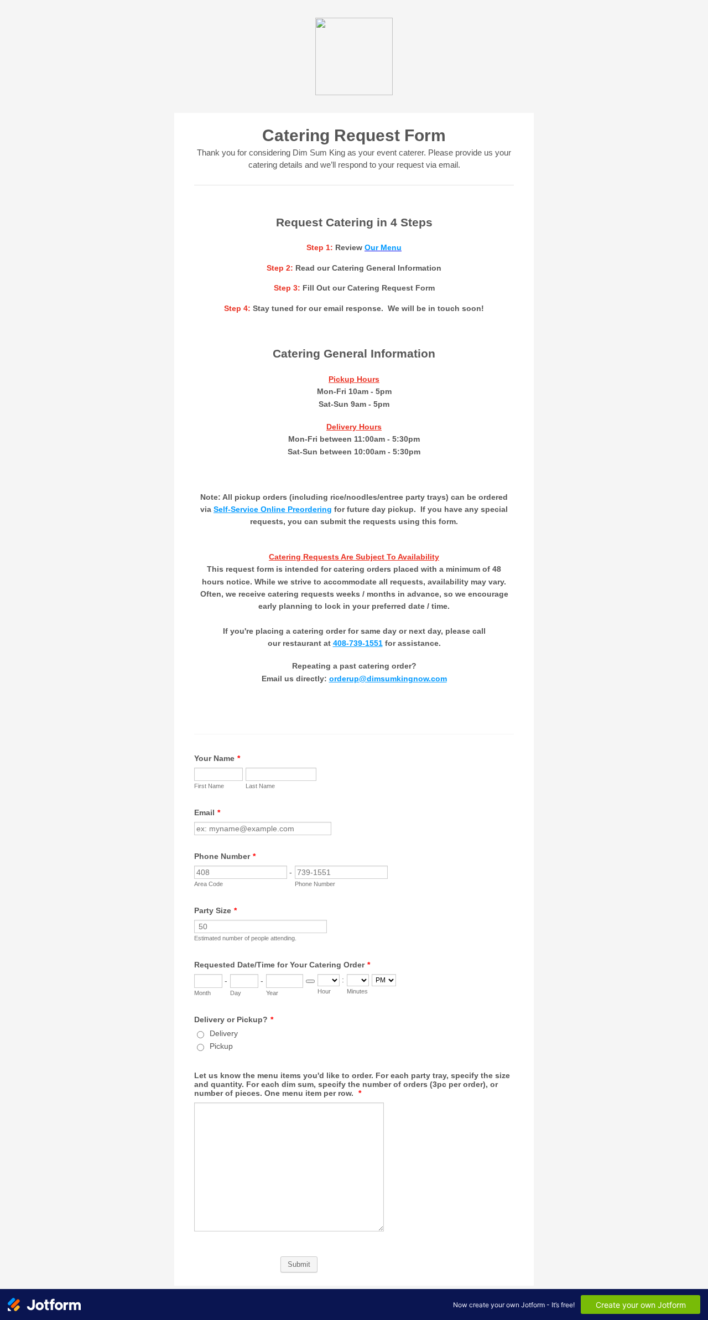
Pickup (221, 1046)
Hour (324, 991)
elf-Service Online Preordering (275, 509)
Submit (299, 1264)
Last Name (260, 786)
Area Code (208, 884)
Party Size (215, 910)
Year (272, 993)
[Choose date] (310, 981)
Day (235, 993)
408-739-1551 (358, 643)
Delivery (224, 1033)
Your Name (217, 758)
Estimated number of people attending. (245, 938)
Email (207, 812)
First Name (209, 786)
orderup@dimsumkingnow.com (388, 678)
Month (202, 993)
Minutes (357, 991)
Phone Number (225, 856)
